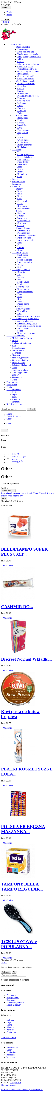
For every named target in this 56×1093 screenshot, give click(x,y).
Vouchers (11, 1057)
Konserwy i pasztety (26, 333)
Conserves (21, 245)
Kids (14, 345)
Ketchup (21, 213)
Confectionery (23, 142)
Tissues (15, 340)
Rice (19, 299)
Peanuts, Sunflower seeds (28, 96)
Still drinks (22, 164)
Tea (19, 152)
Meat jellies (22, 125)
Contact (10, 387)
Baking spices (23, 74)
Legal (14, 394)
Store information (8, 1085)
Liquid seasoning (24, 262)
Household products (17, 370)
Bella (15, 454)
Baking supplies (21, 47)
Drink (16, 149)
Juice (19, 167)
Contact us (11, 1032)
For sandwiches (18, 181)
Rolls (19, 194)
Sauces (17, 211)
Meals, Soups (23, 282)
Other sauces (22, 223)
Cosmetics (16, 353)
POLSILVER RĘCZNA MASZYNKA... (23, 829)
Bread (20, 191)
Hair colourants (18, 348)
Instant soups (23, 328)
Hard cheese (22, 147)
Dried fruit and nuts (25, 52)
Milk (19, 279)
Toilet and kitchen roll (21, 365)
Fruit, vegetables (21, 309)
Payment (15, 402)
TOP (4, 963)
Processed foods (21, 228)
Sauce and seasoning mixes (29, 326)
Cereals (20, 277)
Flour (19, 294)
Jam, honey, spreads (22, 240)
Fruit (19, 313)
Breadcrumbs (23, 289)
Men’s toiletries (18, 362)
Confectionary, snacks (23, 81)
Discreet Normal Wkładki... (26, 659)
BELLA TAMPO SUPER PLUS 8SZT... (24, 552)
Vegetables (22, 311)
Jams (19, 242)
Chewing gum (23, 101)
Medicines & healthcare (22, 338)
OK (4, 431)
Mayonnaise (22, 218)
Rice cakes (22, 206)
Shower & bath (18, 350)
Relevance (16, 493)
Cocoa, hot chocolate (26, 157)
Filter (4, 498)
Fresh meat (16, 184)
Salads (20, 137)
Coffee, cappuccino (25, 154)
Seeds (19, 301)
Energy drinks (23, 159)
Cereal (20, 306)
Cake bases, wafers (25, 79)
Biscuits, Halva (23, 93)
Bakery (17, 189)
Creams (20, 61)
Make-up (16, 355)
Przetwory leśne (24, 238)
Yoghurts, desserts (25, 130)
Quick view (7, 565)
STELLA (17, 462)
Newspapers (12, 384)
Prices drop (11, 995)
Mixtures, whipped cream (28, 64)
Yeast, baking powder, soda (29, 56)
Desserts (21, 98)
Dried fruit (21, 110)
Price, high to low (15, 496)
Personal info (12, 1047)
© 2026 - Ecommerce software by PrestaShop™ (22, 1089)
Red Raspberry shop (15, 404)
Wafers (20, 113)
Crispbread (22, 201)
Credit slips (11, 1052)
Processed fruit (23, 233)
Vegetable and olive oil (27, 69)
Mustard (20, 216)
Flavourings (22, 49)
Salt (19, 267)
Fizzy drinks (22, 162)
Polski (9, 14)
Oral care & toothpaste (21, 343)
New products (13, 997)
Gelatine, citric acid (25, 76)
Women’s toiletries (20, 360)
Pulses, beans (23, 304)
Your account (8, 1037)
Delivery (15, 392)
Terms (14, 397)
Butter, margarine (24, 145)
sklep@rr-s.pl (15, 1082)
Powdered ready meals (27, 323)
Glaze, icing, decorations (28, 71)
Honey (20, 250)
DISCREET (19, 457)
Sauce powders (23, 220)
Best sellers (6, 493)
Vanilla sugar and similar (27, 54)
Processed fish (23, 230)
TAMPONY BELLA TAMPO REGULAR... (22, 886)
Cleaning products (20, 372)
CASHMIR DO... (17, 606)
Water (19, 172)
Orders (9, 1050)
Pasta (19, 296)
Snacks (20, 91)
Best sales (11, 1000)
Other (19, 176)
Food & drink (15, 44)
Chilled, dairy (20, 115)
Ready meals (22, 118)
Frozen (15, 179)
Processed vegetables (26, 235)
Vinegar (20, 265)
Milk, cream (22, 132)
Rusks (20, 203)
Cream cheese (23, 140)
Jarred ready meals (25, 321)
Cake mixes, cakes (25, 66)
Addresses (11, 1055)
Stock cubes (22, 255)
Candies (20, 88)
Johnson (17, 459)
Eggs (19, 127)
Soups (20, 331)
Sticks (20, 105)
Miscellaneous (23, 208)
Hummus (16, 186)
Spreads (20, 123)
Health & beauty (16, 336)
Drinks (20, 120)
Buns (19, 196)
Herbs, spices (20, 252)
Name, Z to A (39, 493)
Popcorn (21, 108)
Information (14, 389)
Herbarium (22, 174)
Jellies (20, 59)
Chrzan (20, 225)
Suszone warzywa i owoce (28, 316)
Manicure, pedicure (20, 358)
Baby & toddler (21, 269)
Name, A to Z (8, 491)
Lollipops (21, 103)
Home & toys (12, 382)
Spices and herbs (24, 260)
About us (16, 399)
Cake (19, 198)
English (10, 12)
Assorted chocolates (26, 83)
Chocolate (21, 86)
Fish (19, 135)
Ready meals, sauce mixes (25, 318)
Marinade (21, 257)
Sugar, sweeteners (25, 291)
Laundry (15, 375)
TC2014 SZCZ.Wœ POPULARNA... (19, 944)
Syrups (20, 169)
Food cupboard (20, 287)
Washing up (17, 377)
